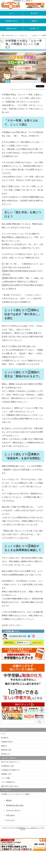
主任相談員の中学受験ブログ (10, 770)
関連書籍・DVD (6, 774)
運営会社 (9, 800)
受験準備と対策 (11, 28)
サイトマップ (10, 820)
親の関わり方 (34, 28)
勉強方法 (34, 21)
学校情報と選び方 (11, 21)
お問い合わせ (10, 815)
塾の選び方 (34, 13)
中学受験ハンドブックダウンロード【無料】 (15, 794)
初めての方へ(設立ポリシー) (10, 762)
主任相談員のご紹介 (7, 766)
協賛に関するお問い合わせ (10, 786)
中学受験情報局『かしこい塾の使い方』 (16, 35)
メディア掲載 (5, 778)
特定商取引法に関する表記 (14, 805)
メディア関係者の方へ (8, 782)
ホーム (11, 13)
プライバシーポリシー (13, 810)
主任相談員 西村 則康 (17, 636)
